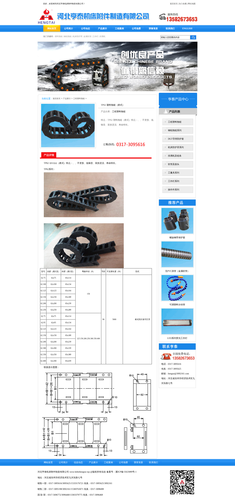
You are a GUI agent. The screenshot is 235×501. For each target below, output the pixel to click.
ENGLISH (187, 28)
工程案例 (119, 28)
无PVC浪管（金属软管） (177, 271)
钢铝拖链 (67, 36)
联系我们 (170, 28)
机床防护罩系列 (176, 147)
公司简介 (68, 28)
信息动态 (78, 462)
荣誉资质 (153, 28)
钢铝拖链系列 (174, 130)
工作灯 (95, 36)
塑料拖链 (59, 36)
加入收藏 (183, 4)
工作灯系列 (173, 181)
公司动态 (85, 28)
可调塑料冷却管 (177, 304)
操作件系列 (173, 189)
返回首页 (174, 4)
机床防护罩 (77, 36)
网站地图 (192, 4)
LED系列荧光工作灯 (177, 338)
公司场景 (136, 28)
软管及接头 (173, 164)
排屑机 (102, 36)
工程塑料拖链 (79, 98)
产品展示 (102, 28)
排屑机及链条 (174, 156)
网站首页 (51, 28)
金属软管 (87, 36)
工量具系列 (173, 173)
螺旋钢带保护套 (177, 237)
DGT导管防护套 (176, 139)
